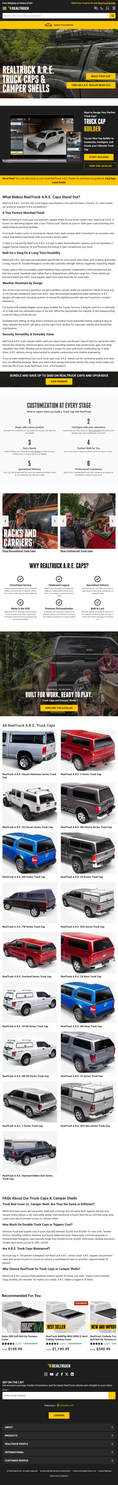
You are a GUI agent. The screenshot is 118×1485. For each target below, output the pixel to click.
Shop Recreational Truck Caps (19, 551)
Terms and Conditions (59, 1476)
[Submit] (112, 1395)
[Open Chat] (96, 8)
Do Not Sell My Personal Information (55, 1471)
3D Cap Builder (94, 430)
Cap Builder (36, 451)
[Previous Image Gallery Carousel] (5, 521)
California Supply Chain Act (84, 1471)
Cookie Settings (104, 1471)
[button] (59, 1427)
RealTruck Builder (107, 3)
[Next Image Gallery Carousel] (55, 521)
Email (5, 1390)
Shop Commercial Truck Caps (76, 551)
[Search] (112, 15)
